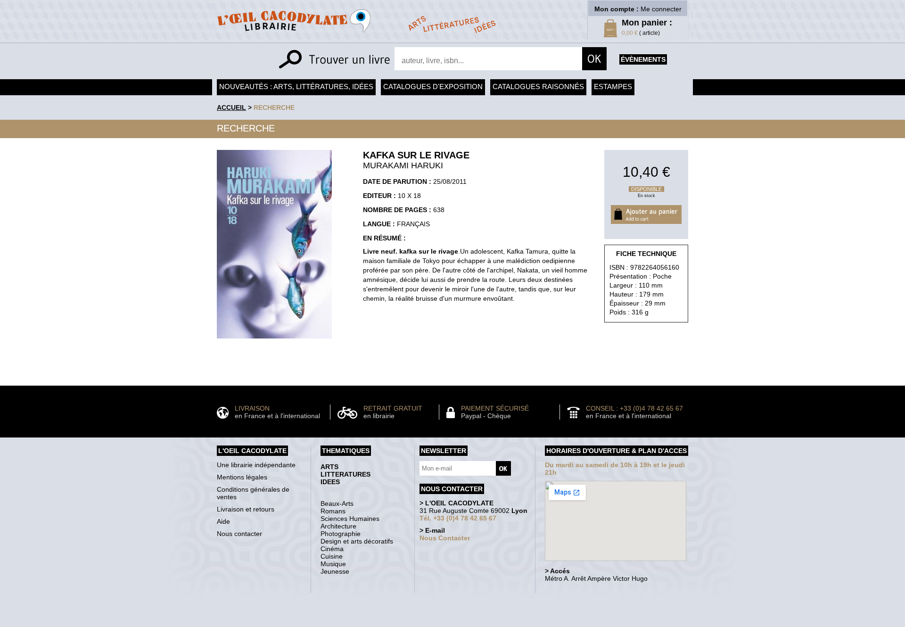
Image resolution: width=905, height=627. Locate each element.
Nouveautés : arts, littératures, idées (296, 86)
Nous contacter (239, 533)
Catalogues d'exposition (433, 86)
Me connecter (661, 9)
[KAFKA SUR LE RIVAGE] (274, 341)
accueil (231, 107)
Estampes (613, 86)
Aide (223, 521)
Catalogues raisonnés (538, 86)
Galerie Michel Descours (450, 622)
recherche (274, 107)
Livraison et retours (245, 509)
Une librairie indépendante (256, 465)
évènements (643, 59)
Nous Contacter (445, 538)
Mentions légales (242, 477)
